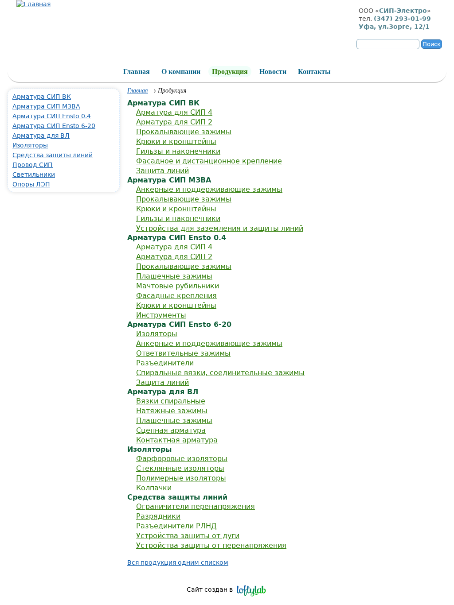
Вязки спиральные (170, 401)
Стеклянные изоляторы (180, 468)
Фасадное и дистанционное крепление (209, 161)
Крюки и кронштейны (176, 141)
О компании (180, 71)
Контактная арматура (177, 440)
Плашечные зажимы (174, 276)
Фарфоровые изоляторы (181, 458)
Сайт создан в (210, 589)
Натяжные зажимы (171, 411)
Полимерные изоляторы (181, 478)
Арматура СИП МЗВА (46, 106)
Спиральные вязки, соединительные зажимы (220, 372)
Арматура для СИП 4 (174, 112)
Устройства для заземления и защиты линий (219, 228)
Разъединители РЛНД (176, 526)
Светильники (33, 174)
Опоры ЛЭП (31, 184)
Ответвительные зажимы (183, 353)
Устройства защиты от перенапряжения (211, 545)
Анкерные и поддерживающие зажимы (209, 189)
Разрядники (158, 516)
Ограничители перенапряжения (195, 506)
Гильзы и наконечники (178, 151)
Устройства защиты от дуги (187, 535)
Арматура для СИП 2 (174, 122)
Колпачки (154, 488)
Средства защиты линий (52, 155)
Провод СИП (32, 164)
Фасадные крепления (176, 295)
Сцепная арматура (171, 430)
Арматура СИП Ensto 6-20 (53, 125)
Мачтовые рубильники (177, 286)
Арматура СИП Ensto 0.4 (51, 116)
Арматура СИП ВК (41, 96)
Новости (272, 71)
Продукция (230, 71)
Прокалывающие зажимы (183, 132)
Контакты (314, 71)
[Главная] (33, 4)
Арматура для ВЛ (41, 135)
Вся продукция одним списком (177, 562)
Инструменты (161, 315)
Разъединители (165, 363)
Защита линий (162, 171)
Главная (137, 90)
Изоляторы (156, 334)
